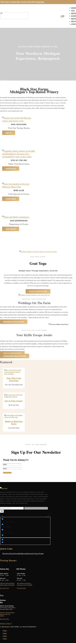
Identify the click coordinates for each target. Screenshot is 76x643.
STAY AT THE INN (19, 160)
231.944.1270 (4, 588)
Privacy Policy (6, 623)
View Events (11, 229)
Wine (4, 553)
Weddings (22, 553)
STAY (4, 83)
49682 (2, 616)
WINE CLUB (19, 190)
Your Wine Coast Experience (14, 379)
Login (73, 24)
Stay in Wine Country (14, 400)
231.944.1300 (21, 588)
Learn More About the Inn (14, 356)
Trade (41, 553)
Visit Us (9, 133)
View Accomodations (12, 353)
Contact (36, 553)
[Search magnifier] (2, 511)
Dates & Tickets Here (38, 291)
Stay (11, 553)
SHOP (4, 81)
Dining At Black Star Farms (14, 422)
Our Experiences (19, 220)
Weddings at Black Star (13, 322)
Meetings (29, 553)
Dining (15, 553)
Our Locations (19, 124)
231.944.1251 (4, 619)
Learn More (11, 168)
